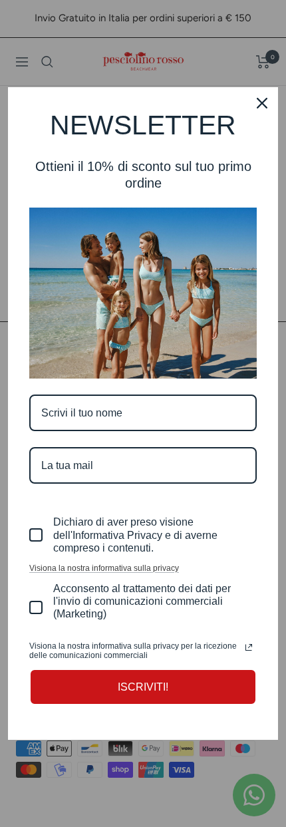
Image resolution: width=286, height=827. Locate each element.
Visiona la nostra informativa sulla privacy (104, 568)
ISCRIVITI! (143, 687)
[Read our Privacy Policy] (249, 647)
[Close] (262, 103)
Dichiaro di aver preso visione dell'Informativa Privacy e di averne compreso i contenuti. (135, 534)
